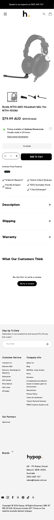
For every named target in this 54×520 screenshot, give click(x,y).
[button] (50, 14)
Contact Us (7, 363)
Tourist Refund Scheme (36, 401)
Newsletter (31, 390)
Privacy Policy (32, 394)
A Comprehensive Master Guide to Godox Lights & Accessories (37, 384)
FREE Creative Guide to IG (37, 405)
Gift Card (6, 387)
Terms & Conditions (34, 398)
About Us (30, 363)
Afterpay (5, 391)
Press (29, 374)
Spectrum (6, 422)
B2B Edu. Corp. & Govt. (36, 370)
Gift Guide (6, 380)
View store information (17, 137)
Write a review (27, 283)
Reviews (30, 377)
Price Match (7, 384)
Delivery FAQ (7, 366)
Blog (28, 366)
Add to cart (36, 157)
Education (6, 377)
